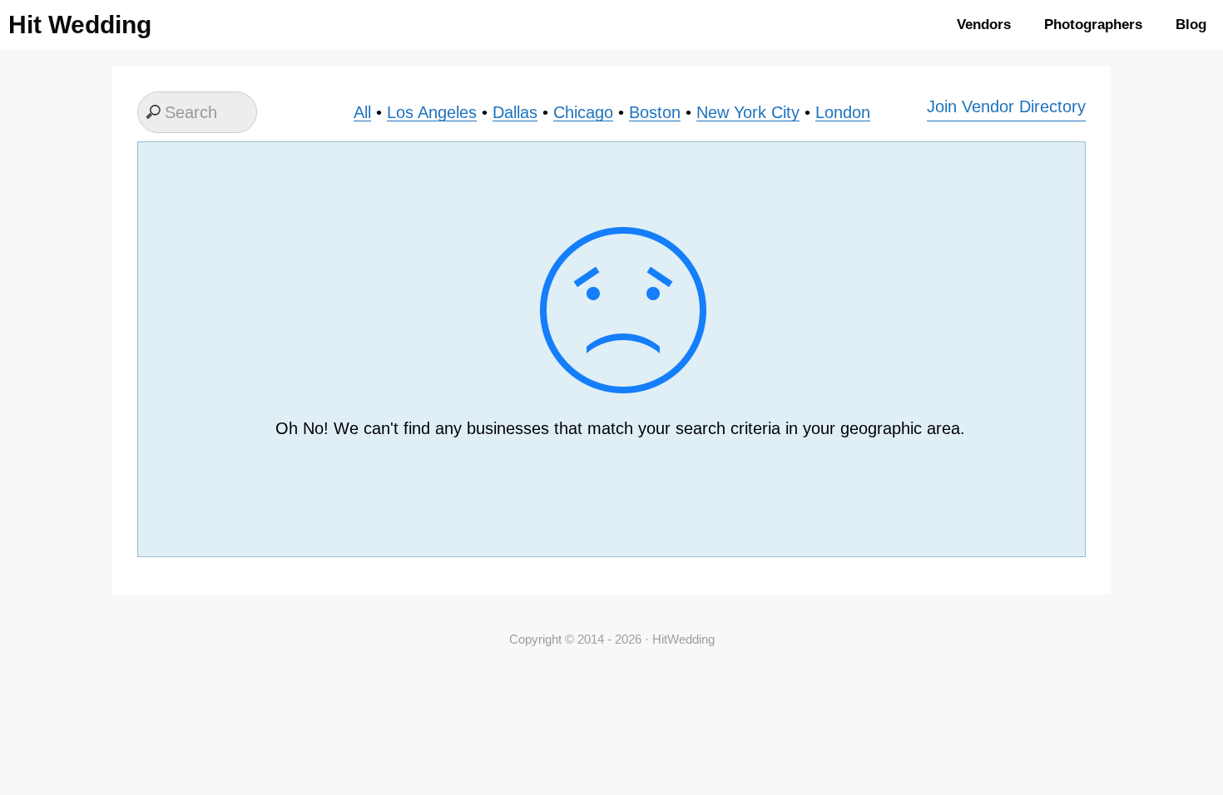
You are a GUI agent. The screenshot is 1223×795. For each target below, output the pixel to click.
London (842, 112)
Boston (655, 112)
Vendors (984, 24)
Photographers (1093, 24)
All (362, 112)
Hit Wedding (79, 24)
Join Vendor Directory (1006, 106)
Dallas (515, 112)
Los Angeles (432, 112)
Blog (1191, 24)
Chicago (583, 112)
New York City (748, 112)
